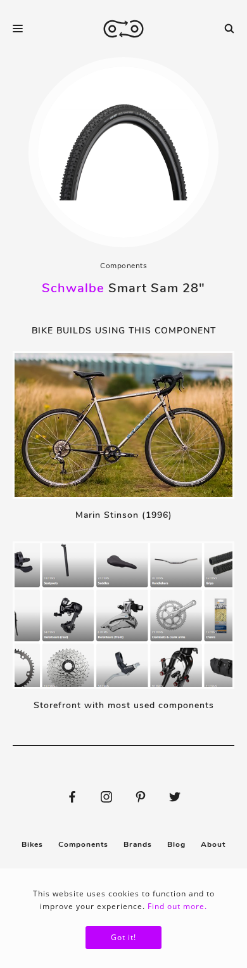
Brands (138, 844)
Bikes (32, 844)
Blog (176, 844)
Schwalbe (73, 288)
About (213, 844)
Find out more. (177, 906)
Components (123, 266)
